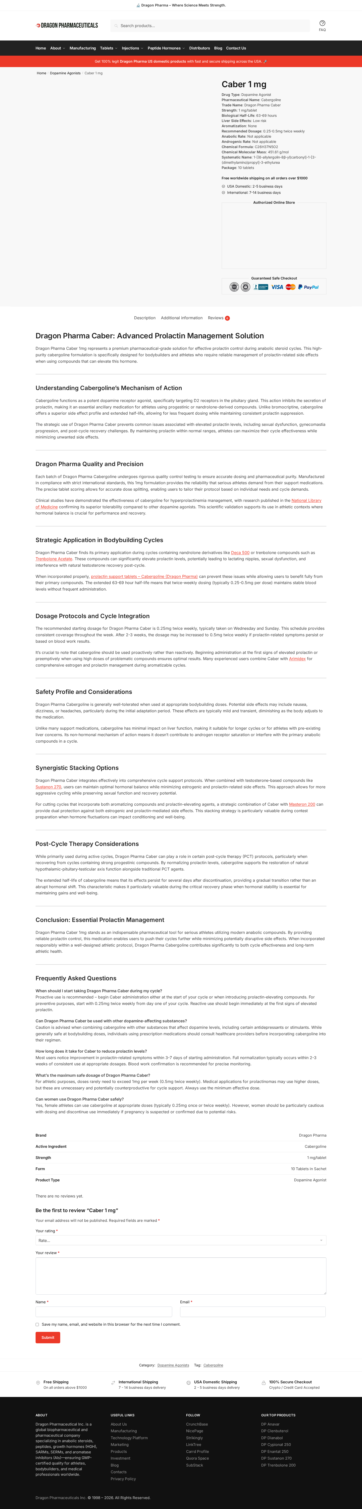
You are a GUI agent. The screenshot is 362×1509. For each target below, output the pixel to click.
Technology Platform (129, 1437)
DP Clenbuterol (274, 1431)
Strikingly (194, 1437)
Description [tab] (144, 317)
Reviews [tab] (218, 317)
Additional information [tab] (182, 317)
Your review (48, 1252)
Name (42, 1302)
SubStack (194, 1465)
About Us (119, 1424)
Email (186, 1302)
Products (119, 1451)
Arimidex (297, 658)
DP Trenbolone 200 (278, 1465)
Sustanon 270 (48, 786)
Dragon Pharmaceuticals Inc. (61, 1497)
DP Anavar (270, 1424)
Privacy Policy (123, 1478)
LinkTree (193, 1444)
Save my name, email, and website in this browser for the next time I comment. (111, 1324)
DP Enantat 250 (274, 1451)
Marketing (120, 1444)
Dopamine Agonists (65, 73)
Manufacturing (124, 1431)
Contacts (119, 1471)
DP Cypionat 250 (276, 1444)
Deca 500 (240, 552)
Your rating (47, 1231)
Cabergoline (213, 1365)
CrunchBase (197, 1424)
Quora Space (197, 1458)
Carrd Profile (197, 1451)
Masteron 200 (302, 804)
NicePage (194, 1431)
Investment (120, 1458)
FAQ (322, 30)
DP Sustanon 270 (276, 1458)
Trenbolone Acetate (54, 558)
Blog (115, 1465)
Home (41, 73)
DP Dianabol (272, 1437)
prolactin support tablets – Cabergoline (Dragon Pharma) (144, 576)
